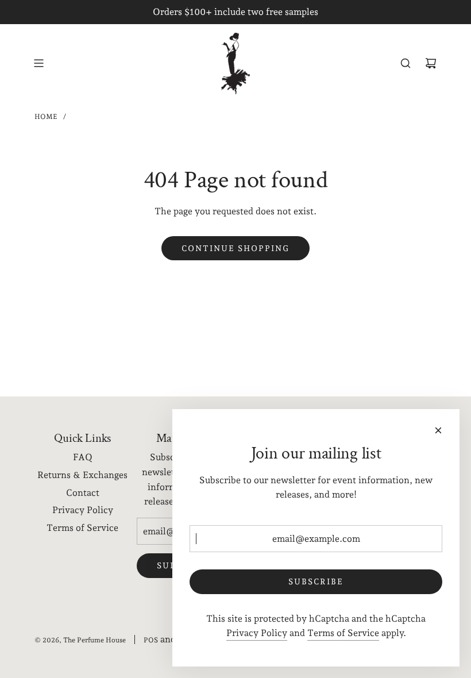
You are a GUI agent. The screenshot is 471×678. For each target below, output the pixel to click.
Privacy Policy (256, 632)
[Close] (438, 430)
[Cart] (430, 63)
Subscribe (315, 581)
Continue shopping (235, 248)
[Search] (405, 63)
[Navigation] (38, 63)
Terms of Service (343, 632)
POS (151, 640)
